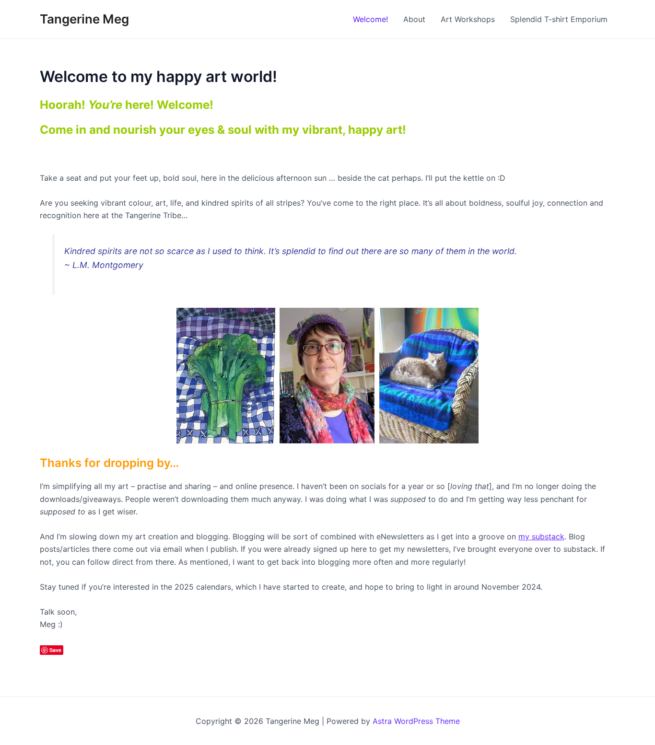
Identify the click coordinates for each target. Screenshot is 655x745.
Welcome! (370, 19)
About (414, 19)
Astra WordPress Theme (416, 721)
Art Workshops (468, 19)
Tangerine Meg (84, 19)
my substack (541, 536)
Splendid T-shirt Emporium (559, 19)
